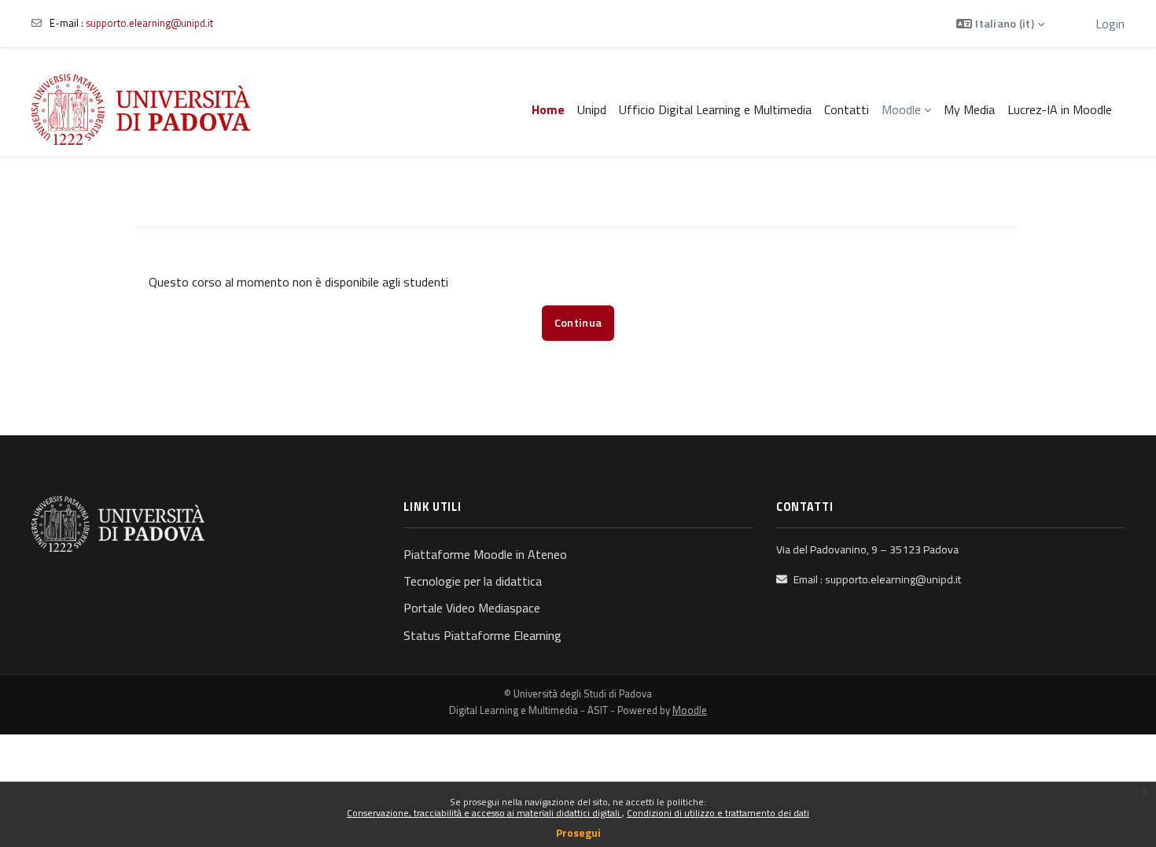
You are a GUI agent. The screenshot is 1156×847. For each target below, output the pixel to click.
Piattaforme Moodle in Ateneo (485, 554)
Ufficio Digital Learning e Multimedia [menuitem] (715, 109)
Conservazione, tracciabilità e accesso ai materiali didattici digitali (484, 812)
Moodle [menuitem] (901, 109)
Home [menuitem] (548, 109)
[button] (1000, 23)
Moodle (689, 710)
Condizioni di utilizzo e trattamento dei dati (718, 812)
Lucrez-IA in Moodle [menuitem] (1059, 109)
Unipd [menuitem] (591, 109)
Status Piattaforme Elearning (482, 635)
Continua (578, 322)
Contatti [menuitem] (846, 109)
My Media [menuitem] (969, 109)
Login (1110, 23)
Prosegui (578, 832)
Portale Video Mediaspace (471, 607)
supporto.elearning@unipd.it (149, 23)
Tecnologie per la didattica (472, 580)
